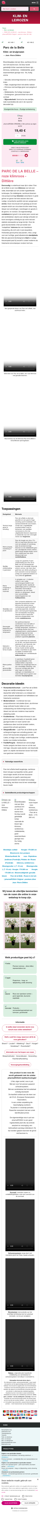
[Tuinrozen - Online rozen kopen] (34, 9)
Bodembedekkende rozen (9, 1442)
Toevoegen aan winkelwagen (21, 142)
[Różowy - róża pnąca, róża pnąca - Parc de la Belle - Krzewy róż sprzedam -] (32, 1414)
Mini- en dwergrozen (7, 1440)
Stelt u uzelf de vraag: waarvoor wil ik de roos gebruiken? (20, 1038)
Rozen (4, 28)
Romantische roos (7, 1430)
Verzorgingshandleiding (20, 1064)
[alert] (20, 1495)
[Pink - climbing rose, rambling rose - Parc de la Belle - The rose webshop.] (35, 1411)
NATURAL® (11, 1466)
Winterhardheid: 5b (12, 856)
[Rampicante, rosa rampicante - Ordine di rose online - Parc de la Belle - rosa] (18, 1411)
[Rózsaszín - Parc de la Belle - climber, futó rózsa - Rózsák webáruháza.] (7, 1411)
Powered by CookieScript (20, 1511)
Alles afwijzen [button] (30, 1503)
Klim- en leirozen (9, 30)
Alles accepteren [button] (11, 1503)
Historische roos (6, 1431)
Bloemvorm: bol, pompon (20, 853)
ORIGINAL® (5, 1457)
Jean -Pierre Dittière (20, 882)
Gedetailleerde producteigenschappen (20, 792)
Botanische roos (6, 1444)
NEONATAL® (6, 1475)
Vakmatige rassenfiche (14, 761)
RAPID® (5, 1470)
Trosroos (4, 1435)
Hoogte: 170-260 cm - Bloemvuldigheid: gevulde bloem (20, 872)
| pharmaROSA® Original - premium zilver (20, 879)
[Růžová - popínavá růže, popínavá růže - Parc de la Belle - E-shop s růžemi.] (4, 1414)
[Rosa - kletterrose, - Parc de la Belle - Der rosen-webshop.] (7, 1414)
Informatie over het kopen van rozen (20, 1052)
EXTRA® (5, 1461)
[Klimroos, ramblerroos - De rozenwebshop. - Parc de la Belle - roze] (25, 1411)
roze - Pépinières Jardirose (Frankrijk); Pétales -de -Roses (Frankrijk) (20, 859)
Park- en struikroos (7, 1437)
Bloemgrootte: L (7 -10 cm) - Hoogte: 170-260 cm (20, 868)
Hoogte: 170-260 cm (29, 849)
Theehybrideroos (6, 1433)
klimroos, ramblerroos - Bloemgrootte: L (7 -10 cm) (18, 864)
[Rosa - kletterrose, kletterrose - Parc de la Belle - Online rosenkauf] (32, 1411)
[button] (20, 1508)
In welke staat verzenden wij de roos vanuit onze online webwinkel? (20, 1028)
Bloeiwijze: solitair (10, 849)
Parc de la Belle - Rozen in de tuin (23, 876)
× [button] (37, 1479)
